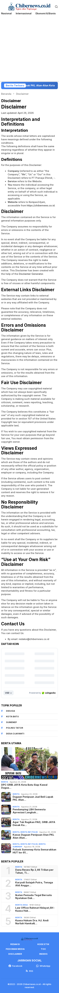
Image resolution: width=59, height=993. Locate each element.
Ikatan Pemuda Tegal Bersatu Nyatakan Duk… (33, 897)
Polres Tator (14, 727)
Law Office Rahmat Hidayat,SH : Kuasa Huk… (35, 909)
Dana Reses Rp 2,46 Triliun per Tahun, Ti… (34, 871)
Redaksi (15, 944)
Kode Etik (43, 944)
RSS (31, 971)
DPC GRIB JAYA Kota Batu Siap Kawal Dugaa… (24, 786)
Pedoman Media (15, 949)
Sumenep (11, 722)
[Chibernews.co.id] (29, 6)
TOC (43, 949)
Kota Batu (12, 716)
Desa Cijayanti (15, 733)
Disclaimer (15, 954)
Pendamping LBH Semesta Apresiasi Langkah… (29, 811)
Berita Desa (21, 905)
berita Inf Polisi (29, 832)
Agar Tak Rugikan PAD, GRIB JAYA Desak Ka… (34, 824)
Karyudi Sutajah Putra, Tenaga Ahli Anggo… (34, 884)
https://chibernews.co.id (41, 205)
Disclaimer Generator (31, 273)
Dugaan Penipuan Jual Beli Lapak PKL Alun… (33, 798)
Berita (4, 782)
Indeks (43, 954)
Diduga (10, 711)
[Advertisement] (29, 49)
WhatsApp (45, 966)
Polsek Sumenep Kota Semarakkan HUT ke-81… (34, 851)
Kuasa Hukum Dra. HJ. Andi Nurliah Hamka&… (32, 922)
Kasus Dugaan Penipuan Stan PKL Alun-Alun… (33, 836)
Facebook (17, 966)
